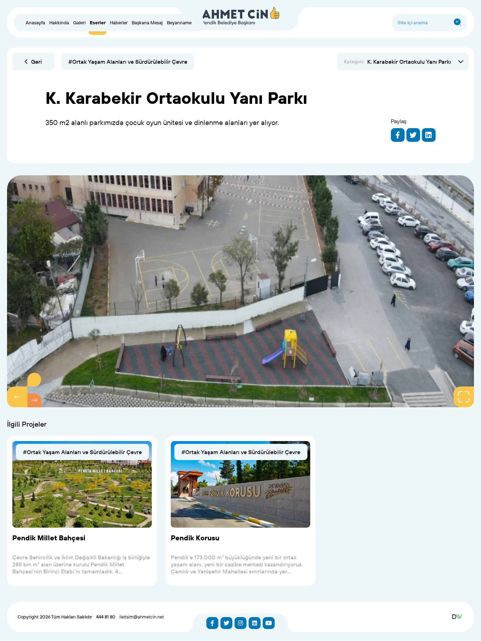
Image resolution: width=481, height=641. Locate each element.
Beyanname (179, 22)
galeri (79, 22)
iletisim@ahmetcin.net (141, 617)
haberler (119, 22)
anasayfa (35, 22)
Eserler (98, 22)
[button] (17, 397)
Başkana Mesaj (147, 22)
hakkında (59, 22)
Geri (36, 61)
